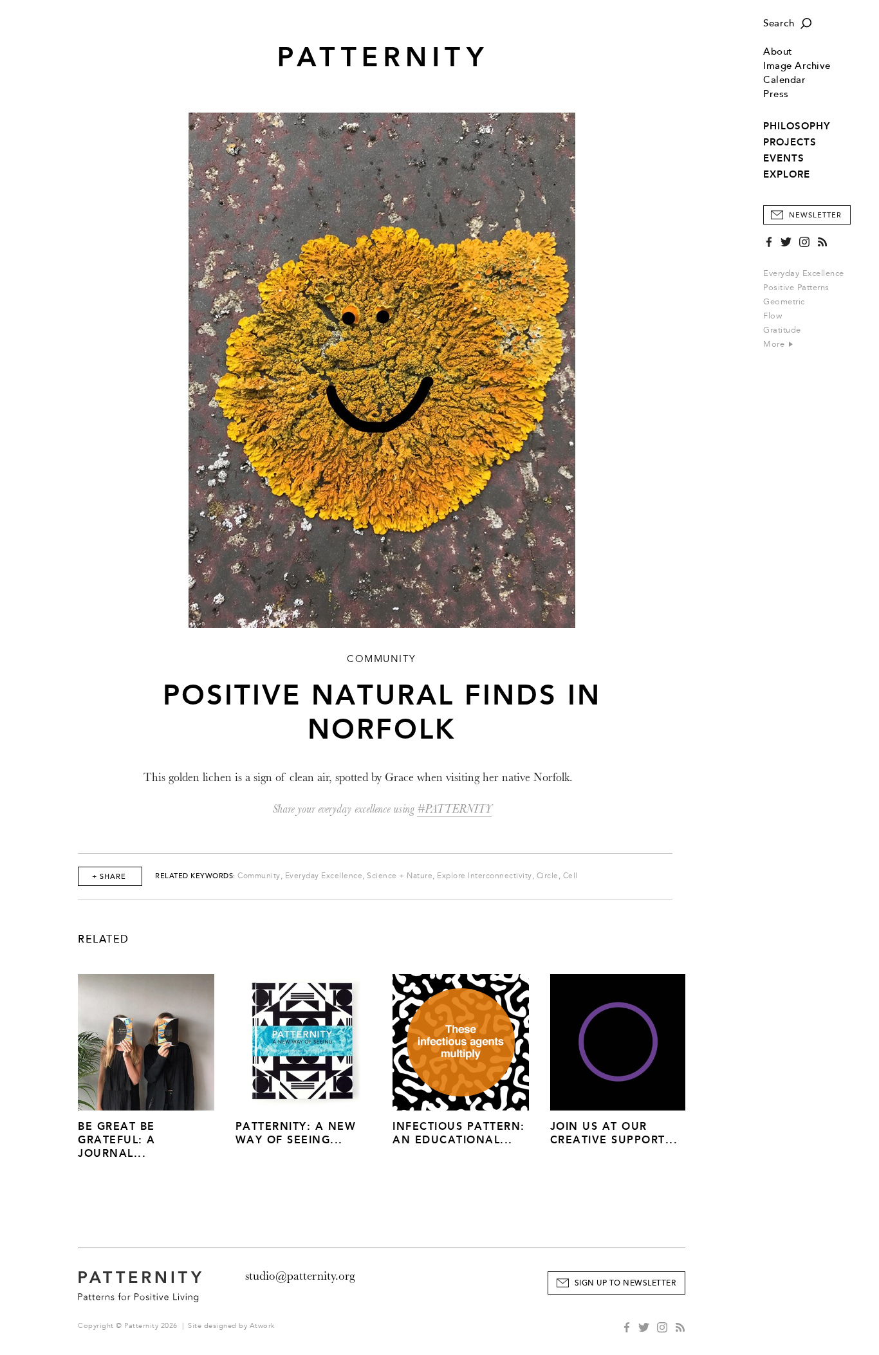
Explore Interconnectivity (484, 876)
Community (259, 876)
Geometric (784, 302)
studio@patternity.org (300, 1276)
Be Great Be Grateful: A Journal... (117, 1139)
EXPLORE (786, 174)
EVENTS (783, 158)
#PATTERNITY (454, 809)
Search (778, 23)
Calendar (784, 80)
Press (776, 94)
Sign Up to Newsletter (625, 1283)
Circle (548, 876)
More (775, 344)
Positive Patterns (796, 287)
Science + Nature (399, 876)
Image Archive (797, 65)
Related (103, 939)
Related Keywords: (195, 876)
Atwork (262, 1326)
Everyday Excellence (803, 273)
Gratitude (782, 330)
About (778, 51)
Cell (570, 876)
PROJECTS (790, 142)
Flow (772, 316)
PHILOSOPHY (796, 126)
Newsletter (815, 215)
